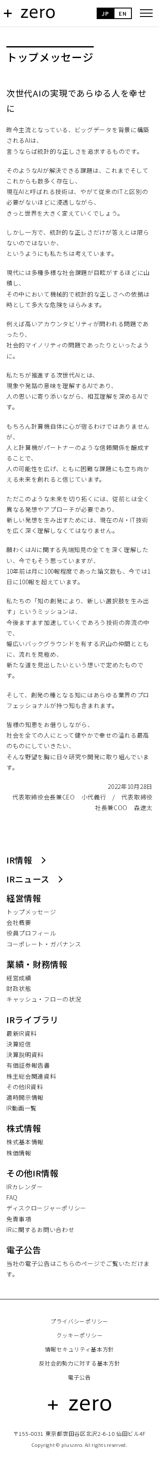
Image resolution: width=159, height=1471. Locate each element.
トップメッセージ (31, 912)
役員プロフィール (31, 933)
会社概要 (18, 922)
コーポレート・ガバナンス (43, 944)
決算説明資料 (25, 1054)
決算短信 (18, 1044)
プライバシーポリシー (79, 1321)
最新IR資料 (21, 1033)
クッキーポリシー (79, 1335)
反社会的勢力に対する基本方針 (79, 1363)
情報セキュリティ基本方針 (79, 1349)
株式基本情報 (25, 1142)
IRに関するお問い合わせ (40, 1229)
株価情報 (18, 1153)
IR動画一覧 (21, 1108)
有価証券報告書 (28, 1065)
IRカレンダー (24, 1186)
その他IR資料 (24, 1086)
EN (122, 13)
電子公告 (79, 1377)
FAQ (12, 1197)
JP (105, 13)
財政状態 (18, 988)
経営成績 (18, 978)
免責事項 (18, 1219)
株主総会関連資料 (31, 1076)
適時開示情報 (25, 1097)
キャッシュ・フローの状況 (43, 999)
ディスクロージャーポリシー (46, 1208)
